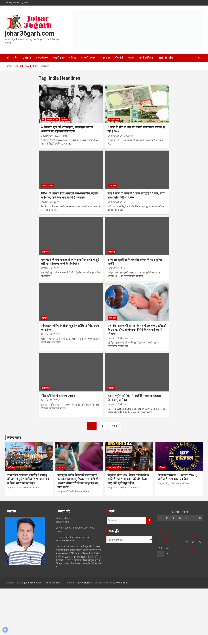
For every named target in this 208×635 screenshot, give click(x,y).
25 (173, 548)
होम (8, 57)
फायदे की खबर (42, 57)
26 (180, 548)
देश (16, 57)
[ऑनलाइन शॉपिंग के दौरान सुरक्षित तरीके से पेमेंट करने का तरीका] (71, 302)
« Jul (159, 560)
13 (186, 536)
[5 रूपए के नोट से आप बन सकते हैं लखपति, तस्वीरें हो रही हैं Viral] (137, 103)
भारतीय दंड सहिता (165, 57)
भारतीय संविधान (146, 57)
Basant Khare (32, 487)
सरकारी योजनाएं (88, 57)
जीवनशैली (119, 57)
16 (160, 542)
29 (200, 548)
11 (173, 536)
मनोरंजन (111, 388)
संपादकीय (64, 120)
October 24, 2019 (50, 201)
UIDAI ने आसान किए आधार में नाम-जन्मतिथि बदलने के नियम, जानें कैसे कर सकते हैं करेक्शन (69, 195)
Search (149, 520)
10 (167, 536)
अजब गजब (105, 57)
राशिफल (73, 57)
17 (167, 542)
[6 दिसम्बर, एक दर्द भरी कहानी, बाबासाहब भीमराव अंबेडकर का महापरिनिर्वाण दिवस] (71, 103)
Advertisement (53, 582)
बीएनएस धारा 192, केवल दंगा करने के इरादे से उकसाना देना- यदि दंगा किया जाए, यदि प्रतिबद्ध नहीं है (128, 479)
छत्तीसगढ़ (27, 57)
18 (173, 542)
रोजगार (131, 57)
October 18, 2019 (116, 404)
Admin (64, 135)
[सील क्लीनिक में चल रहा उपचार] (71, 372)
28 (193, 548)
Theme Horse (83, 582)
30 (160, 554)
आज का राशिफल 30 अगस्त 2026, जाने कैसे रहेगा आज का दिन (177, 477)
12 (180, 536)
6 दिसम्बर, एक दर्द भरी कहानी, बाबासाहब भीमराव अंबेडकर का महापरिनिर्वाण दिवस (67, 129)
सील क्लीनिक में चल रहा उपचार (58, 396)
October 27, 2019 (116, 135)
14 (193, 536)
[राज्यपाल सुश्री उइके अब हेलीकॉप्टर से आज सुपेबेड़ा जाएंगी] (137, 236)
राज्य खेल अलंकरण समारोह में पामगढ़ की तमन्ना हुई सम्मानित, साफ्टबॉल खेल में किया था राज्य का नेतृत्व (28, 479)
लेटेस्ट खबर (14, 437)
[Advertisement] (97, 611)
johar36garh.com (29, 33)
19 (180, 542)
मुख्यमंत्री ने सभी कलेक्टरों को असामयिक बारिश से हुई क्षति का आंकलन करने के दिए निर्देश (70, 261)
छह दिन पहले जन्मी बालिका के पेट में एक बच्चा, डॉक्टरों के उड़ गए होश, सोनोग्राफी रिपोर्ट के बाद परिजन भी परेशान (137, 330)
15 (200, 536)
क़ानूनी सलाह (59, 57)
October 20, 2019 (50, 334)
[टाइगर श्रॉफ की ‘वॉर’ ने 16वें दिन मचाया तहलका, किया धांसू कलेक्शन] (137, 372)
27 (186, 548)
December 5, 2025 (50, 135)
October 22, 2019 (50, 268)
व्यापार (44, 318)
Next (114, 425)
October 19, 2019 (116, 338)
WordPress (122, 582)
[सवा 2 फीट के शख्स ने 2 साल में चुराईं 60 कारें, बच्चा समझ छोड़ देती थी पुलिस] (137, 170)
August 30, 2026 (15, 487)
